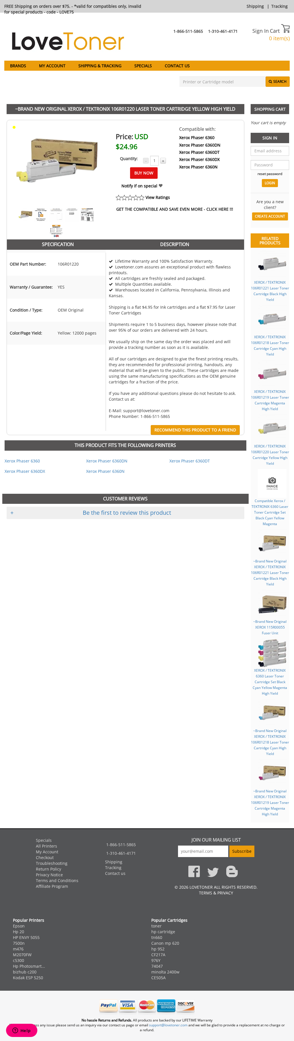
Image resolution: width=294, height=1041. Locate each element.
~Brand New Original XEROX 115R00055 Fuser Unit (270, 627)
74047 (157, 966)
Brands (18, 65)
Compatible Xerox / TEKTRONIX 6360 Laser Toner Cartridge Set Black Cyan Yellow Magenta (270, 512)
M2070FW (22, 954)
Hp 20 (18, 931)
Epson (19, 926)
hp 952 (158, 949)
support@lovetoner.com (168, 1025)
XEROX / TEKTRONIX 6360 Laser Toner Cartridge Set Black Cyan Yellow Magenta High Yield (270, 682)
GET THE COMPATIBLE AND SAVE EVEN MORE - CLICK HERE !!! (174, 209)
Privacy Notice (49, 874)
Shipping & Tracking (99, 65)
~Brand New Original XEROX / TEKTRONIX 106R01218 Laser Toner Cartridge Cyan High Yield (270, 742)
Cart (275, 30)
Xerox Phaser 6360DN (199, 145)
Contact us (177, 65)
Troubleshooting (51, 863)
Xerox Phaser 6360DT (199, 152)
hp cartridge (163, 931)
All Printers (46, 846)
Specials (143, 65)
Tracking (279, 6)
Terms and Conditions (57, 880)
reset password (270, 173)
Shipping (255, 6)
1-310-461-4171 (223, 31)
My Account (52, 65)
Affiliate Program (52, 886)
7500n (19, 943)
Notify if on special (139, 186)
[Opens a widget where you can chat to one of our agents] (21, 1031)
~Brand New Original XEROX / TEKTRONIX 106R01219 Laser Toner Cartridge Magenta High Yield (270, 802)
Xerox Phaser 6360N (198, 167)
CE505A (158, 977)
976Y (155, 960)
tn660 (156, 937)
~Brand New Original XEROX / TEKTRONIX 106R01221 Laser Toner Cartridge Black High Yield (270, 572)
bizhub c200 (24, 972)
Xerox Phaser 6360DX (199, 159)
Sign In (260, 30)
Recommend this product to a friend (195, 430)
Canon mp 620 (165, 943)
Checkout (45, 857)
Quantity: (129, 158)
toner (156, 926)
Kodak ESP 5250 (28, 977)
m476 (18, 949)
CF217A (158, 954)
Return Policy (48, 869)
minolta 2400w (165, 972)
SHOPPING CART (270, 109)
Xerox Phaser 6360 (196, 137)
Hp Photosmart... (29, 966)
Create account (270, 216)
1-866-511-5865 (188, 31)
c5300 (18, 960)
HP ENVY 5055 (26, 937)
